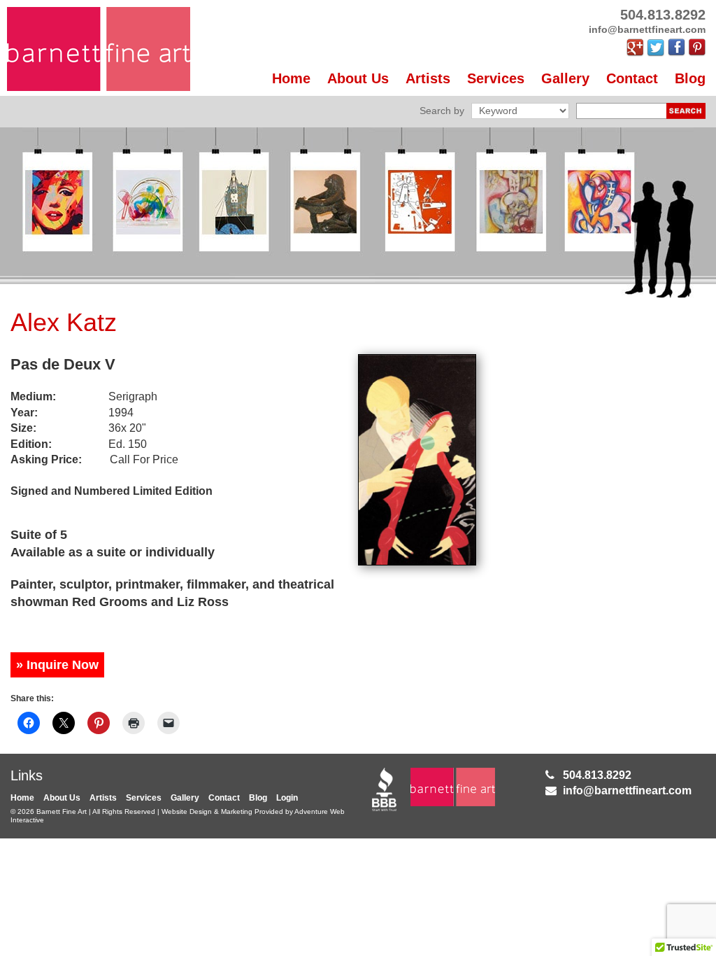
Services (495, 78)
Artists (428, 78)
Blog (690, 78)
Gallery (565, 78)
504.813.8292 (597, 775)
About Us (358, 78)
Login (287, 798)
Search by (442, 110)
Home (291, 78)
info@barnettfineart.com (627, 790)
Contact (632, 78)
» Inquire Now (57, 665)
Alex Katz (63, 322)
